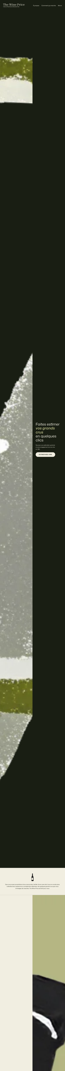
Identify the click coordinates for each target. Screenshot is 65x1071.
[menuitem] (60, 5)
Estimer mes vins (45, 454)
